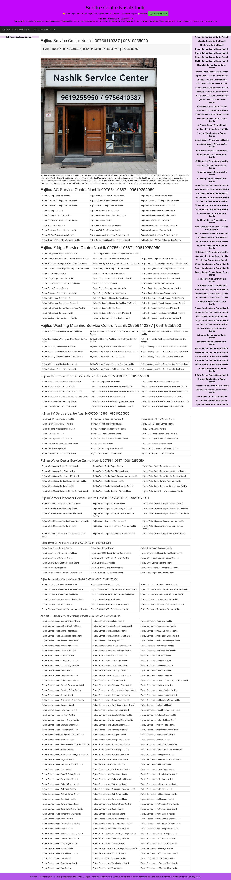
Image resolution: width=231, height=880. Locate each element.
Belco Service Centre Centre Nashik (212, 297)
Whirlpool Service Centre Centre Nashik (211, 221)
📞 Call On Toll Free (158, 13)
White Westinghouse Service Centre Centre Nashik (211, 228)
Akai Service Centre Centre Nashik (211, 400)
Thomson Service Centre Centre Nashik (211, 280)
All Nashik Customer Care (44, 29)
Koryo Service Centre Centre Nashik (211, 110)
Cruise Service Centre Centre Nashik (211, 360)
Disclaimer (43, 876)
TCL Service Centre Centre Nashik (211, 201)
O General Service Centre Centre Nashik (211, 166)
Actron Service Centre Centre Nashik (211, 37)
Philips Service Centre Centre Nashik (211, 233)
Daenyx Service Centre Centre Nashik (212, 268)
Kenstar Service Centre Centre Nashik (212, 114)
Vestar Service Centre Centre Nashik (211, 209)
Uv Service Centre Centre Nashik (211, 285)
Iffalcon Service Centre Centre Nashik (212, 264)
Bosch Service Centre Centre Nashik (211, 49)
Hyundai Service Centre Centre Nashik (212, 101)
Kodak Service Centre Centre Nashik (211, 289)
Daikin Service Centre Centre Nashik (211, 61)
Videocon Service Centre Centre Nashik (211, 214)
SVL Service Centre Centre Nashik (211, 324)
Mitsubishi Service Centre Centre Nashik (212, 145)
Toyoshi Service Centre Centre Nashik (212, 385)
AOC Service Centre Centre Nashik (211, 316)
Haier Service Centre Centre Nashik (212, 91)
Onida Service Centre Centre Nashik (211, 161)
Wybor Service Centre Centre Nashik (211, 348)
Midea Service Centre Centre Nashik (211, 252)
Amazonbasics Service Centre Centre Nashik (212, 273)
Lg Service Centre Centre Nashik (211, 125)
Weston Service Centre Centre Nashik (212, 320)
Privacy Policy (55, 876)
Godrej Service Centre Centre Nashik (211, 87)
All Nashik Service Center (16, 29)
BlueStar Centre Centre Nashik (212, 41)
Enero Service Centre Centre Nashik (211, 71)
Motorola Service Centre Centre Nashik (211, 380)
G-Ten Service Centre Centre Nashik (211, 364)
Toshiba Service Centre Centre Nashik (212, 197)
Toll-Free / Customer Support (19, 37)
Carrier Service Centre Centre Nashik (211, 57)
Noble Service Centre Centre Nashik (211, 293)
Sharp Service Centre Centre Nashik (211, 256)
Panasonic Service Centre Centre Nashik (212, 173)
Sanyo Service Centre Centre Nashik (211, 185)
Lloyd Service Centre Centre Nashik (212, 129)
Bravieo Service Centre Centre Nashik (212, 308)
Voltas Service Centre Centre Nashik (211, 205)
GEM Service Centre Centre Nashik (211, 83)
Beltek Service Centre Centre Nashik (211, 352)
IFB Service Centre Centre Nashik (212, 106)
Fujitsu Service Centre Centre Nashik (211, 75)
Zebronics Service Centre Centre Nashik (211, 336)
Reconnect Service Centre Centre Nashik (212, 246)
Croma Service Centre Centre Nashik (211, 53)
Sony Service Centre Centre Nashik (212, 193)
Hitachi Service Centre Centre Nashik (211, 95)
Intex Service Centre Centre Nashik (212, 237)
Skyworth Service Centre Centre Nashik (211, 329)
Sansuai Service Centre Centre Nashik (212, 189)
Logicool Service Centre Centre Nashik (211, 134)
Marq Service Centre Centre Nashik (212, 150)
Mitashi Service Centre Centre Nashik (212, 139)
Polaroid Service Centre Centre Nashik (212, 302)
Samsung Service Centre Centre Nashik (211, 180)
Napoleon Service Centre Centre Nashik (211, 155)
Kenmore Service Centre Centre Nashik (211, 369)
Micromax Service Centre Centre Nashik (211, 343)
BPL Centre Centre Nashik (212, 45)
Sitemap (33, 876)
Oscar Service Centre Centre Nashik (211, 356)
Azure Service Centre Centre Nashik (212, 241)
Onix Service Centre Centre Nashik (211, 396)
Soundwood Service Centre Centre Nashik (211, 391)
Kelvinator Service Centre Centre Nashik (212, 119)
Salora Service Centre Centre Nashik (211, 312)
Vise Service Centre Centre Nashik (211, 260)
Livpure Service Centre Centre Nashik (212, 404)
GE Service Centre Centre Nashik (212, 79)
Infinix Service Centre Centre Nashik (211, 375)
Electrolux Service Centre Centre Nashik (211, 66)
